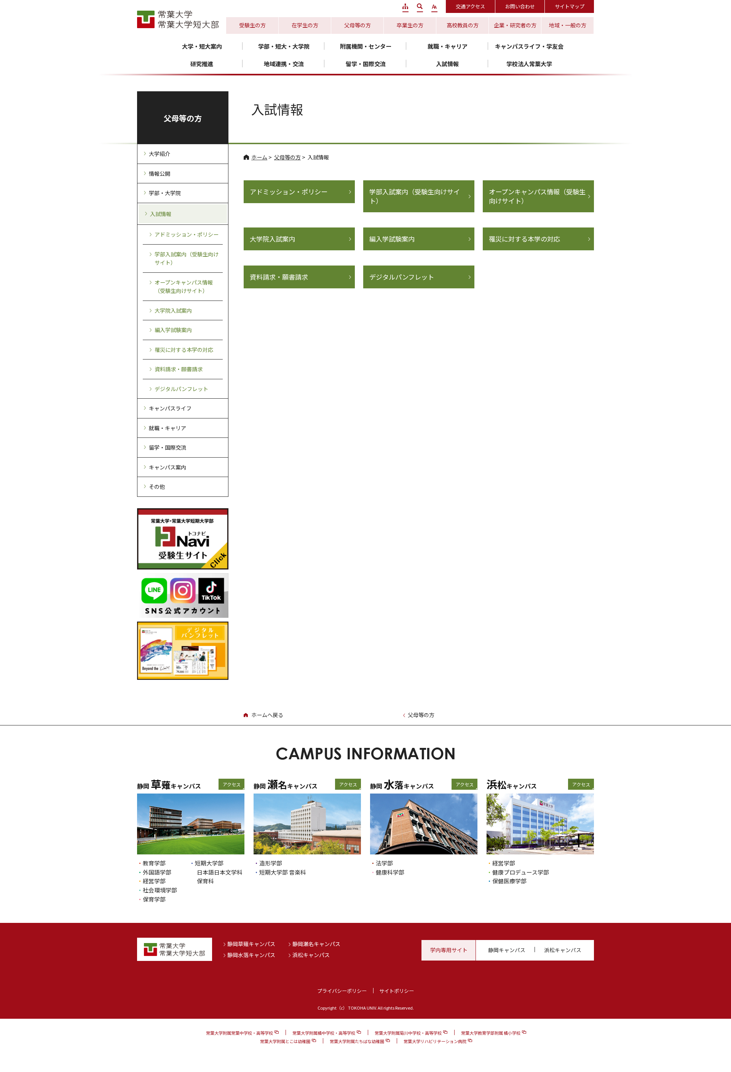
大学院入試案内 (272, 238)
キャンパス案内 (167, 467)
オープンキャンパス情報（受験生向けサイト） (537, 196)
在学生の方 (305, 25)
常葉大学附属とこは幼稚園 (285, 1041)
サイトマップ (569, 6)
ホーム (259, 157)
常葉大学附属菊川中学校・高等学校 (408, 1033)
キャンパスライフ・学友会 (529, 46)
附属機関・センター (365, 46)
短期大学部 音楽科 (282, 872)
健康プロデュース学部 (520, 872)
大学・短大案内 (202, 46)
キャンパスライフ (170, 408)
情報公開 (159, 173)
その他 (157, 486)
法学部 (384, 863)
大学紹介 (159, 153)
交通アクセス (470, 6)
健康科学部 (390, 872)
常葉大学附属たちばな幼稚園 (357, 1041)
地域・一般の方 (567, 25)
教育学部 (154, 863)
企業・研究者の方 (515, 25)
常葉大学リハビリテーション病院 (435, 1041)
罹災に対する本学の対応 (524, 238)
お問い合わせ (520, 6)
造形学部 (270, 863)
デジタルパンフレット (401, 277)
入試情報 (447, 64)
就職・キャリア (448, 46)
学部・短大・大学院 (284, 46)
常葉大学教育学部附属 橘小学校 (490, 1033)
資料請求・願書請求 (279, 277)
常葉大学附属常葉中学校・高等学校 (239, 1033)
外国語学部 (157, 872)
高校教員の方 (463, 25)
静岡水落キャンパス (251, 954)
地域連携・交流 (284, 64)
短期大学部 (209, 863)
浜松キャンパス (311, 954)
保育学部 (154, 899)
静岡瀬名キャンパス (316, 943)
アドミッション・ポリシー (288, 191)
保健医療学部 (509, 881)
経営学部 (154, 881)
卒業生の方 (410, 25)
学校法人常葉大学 (529, 64)
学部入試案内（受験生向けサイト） (414, 196)
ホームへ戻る (267, 715)
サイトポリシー (396, 990)
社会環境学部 (160, 890)
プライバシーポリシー (342, 990)
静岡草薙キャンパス (251, 943)
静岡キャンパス (506, 950)
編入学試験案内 (392, 238)
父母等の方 (357, 25)
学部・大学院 (165, 193)
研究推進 (201, 64)
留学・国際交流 (366, 64)
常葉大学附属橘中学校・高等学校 (323, 1033)
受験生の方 (252, 25)
